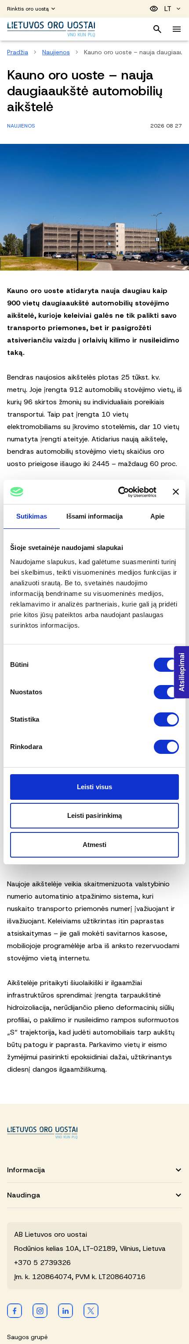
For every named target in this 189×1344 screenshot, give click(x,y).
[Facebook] (14, 1310)
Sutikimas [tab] (31, 516)
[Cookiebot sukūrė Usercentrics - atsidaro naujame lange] (118, 492)
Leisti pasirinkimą (94, 815)
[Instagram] (40, 1310)
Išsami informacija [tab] (94, 516)
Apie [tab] (157, 516)
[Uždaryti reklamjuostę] (176, 492)
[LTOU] (42, 1133)
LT (167, 8)
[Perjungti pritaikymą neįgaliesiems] (153, 8)
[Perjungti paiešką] (157, 29)
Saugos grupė (27, 1337)
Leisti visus (94, 787)
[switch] (166, 692)
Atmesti (95, 844)
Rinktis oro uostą (28, 8)
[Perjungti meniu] (176, 29)
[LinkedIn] (65, 1310)
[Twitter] (91, 1310)
